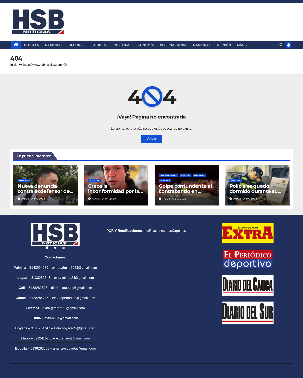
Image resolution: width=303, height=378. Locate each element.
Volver (151, 139)
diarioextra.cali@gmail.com (71, 288)
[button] (281, 45)
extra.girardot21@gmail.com (63, 308)
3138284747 (40, 328)
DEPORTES (78, 45)
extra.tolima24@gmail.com (74, 277)
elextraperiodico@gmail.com (73, 298)
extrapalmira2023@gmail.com (74, 267)
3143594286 (38, 267)
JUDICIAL (100, 45)
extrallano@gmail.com (73, 338)
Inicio (13, 64)
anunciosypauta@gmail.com (74, 348)
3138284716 (38, 298)
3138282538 (40, 348)
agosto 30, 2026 (33, 198)
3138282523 (37, 288)
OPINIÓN (224, 45)
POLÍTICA (122, 45)
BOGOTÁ (31, 45)
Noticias (24, 180)
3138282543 (40, 277)
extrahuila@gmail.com (61, 318)
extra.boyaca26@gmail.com (74, 328)
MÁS (241, 45)
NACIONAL (54, 45)
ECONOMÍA (145, 45)
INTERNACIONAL (173, 45)
